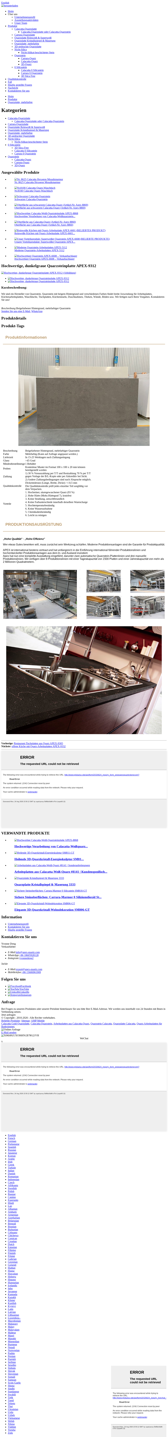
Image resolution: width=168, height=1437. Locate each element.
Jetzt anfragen (8, 1014)
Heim (11, 11)
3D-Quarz (26, 64)
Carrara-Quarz (28, 58)
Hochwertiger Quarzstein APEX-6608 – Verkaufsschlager (44, 258)
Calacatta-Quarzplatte (25, 28)
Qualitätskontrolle (17, 79)
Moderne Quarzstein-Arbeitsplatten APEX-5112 (39, 250)
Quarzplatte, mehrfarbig (26, 43)
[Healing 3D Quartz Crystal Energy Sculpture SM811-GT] (44, 852)
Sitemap (25, 1020)
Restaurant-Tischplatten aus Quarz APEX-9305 (38, 743)
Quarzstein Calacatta (101, 1023)
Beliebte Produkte (10, 1020)
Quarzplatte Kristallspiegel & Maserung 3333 (44, 884)
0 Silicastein (20, 67)
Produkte (12, 26)
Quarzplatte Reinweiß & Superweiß (33, 37)
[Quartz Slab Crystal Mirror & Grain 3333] (39, 878)
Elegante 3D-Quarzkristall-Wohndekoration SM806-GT (52, 909)
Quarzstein (20, 55)
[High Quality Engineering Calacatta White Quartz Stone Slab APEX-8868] (46, 840)
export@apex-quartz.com (29, 969)
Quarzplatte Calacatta (124, 1023)
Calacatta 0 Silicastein (32, 70)
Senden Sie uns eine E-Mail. (16, 311)
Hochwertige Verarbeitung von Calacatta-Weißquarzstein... (44, 216)
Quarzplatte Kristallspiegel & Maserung (34, 40)
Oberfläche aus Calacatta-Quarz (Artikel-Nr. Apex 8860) (43, 224)
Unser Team (20, 23)
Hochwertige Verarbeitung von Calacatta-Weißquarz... (51, 846)
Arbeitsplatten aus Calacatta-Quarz (71, 1023)
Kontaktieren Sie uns (19, 90)
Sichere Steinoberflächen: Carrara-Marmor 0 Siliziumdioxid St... (58, 897)
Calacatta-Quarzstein (41, 1023)
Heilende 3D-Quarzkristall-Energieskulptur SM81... (49, 859)
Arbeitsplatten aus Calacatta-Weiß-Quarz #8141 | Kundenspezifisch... (60, 871)
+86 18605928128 (29, 955)
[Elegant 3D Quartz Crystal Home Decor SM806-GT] (44, 903)
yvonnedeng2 (26, 958)
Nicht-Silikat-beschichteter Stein (37, 52)
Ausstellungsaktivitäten (26, 20)
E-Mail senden (8, 1032)
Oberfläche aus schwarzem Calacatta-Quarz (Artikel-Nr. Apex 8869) (49, 207)
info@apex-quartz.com (28, 952)
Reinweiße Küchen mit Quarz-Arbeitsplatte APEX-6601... (44, 233)
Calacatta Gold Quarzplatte (15, 1023)
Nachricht (13, 87)
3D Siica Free (28, 76)
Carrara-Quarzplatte (24, 34)
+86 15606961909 (31, 972)
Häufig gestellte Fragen (20, 84)
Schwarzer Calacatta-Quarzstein (31, 199)
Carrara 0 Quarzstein (31, 73)
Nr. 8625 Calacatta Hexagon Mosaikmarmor (37, 182)
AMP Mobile (38, 1020)
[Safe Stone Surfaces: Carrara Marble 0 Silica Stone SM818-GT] (50, 890)
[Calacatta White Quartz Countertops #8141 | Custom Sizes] (52, 865)
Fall (10, 82)
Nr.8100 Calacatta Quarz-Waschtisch (33, 190)
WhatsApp (36, 311)
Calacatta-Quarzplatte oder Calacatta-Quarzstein (46, 31)
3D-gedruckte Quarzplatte (27, 46)
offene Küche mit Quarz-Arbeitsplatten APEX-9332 (39, 746)
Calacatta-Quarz (29, 61)
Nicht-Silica (20, 49)
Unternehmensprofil (24, 17)
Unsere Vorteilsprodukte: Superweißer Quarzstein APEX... (44, 241)
